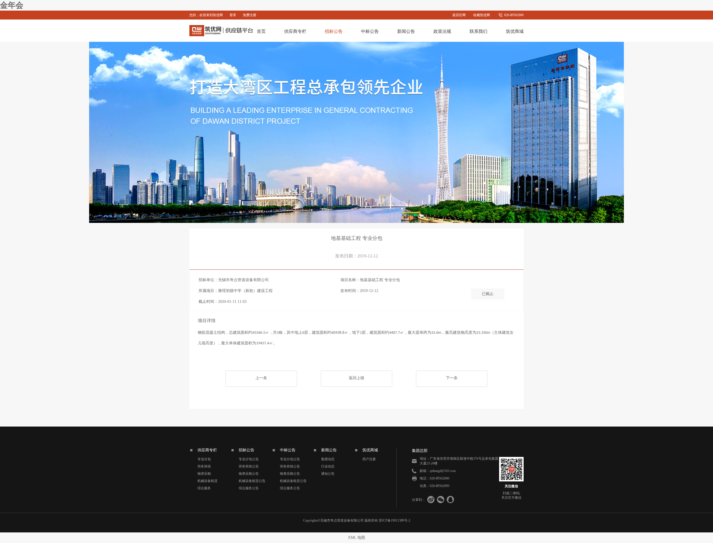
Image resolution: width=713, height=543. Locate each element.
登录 (232, 15)
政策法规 (442, 31)
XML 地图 (356, 537)
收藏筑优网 (481, 15)
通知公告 (327, 474)
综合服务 (204, 488)
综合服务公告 (249, 488)
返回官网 (459, 15)
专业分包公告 (249, 459)
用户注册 (369, 459)
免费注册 (249, 15)
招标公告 (334, 31)
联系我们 (478, 31)
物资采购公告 (249, 474)
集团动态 (327, 459)
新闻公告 (406, 31)
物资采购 (204, 474)
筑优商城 (515, 31)
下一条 (452, 378)
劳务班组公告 (249, 466)
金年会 (11, 5)
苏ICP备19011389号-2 (394, 520)
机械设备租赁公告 (252, 481)
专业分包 (204, 459)
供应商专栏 (295, 31)
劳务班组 (204, 466)
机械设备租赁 (207, 481)
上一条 (261, 378)
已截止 (488, 294)
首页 (261, 31)
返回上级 (356, 378)
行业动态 (327, 466)
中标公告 (370, 31)
